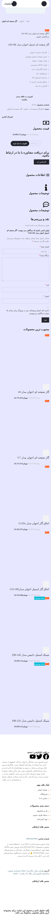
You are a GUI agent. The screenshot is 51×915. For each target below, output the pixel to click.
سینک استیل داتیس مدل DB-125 (30, 720)
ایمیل (46, 296)
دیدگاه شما (44, 255)
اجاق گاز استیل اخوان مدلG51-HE (29, 589)
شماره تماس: (37, 839)
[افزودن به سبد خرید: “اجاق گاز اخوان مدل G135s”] (46, 518)
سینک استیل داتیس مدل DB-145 (30, 654)
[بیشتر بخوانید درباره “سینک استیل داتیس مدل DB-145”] (46, 650)
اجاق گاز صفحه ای (37, 109)
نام (47, 285)
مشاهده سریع (39, 387)
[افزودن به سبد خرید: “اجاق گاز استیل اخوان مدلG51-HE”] (46, 584)
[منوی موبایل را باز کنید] (44, 3)
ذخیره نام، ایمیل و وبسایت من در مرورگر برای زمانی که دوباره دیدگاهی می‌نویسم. (27, 311)
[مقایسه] (33, 387)
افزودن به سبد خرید (20, 143)
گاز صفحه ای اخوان (9, 21)
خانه (28, 21)
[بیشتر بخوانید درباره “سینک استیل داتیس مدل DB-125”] (46, 716)
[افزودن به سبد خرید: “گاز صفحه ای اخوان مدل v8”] (46, 387)
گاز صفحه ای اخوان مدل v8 (33, 391)
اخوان (21, 21)
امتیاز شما (44, 247)
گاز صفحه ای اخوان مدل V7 (33, 457)
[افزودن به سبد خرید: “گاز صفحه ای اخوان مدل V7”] (46, 453)
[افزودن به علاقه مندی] (26, 387)
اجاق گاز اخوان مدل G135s (34, 523)
